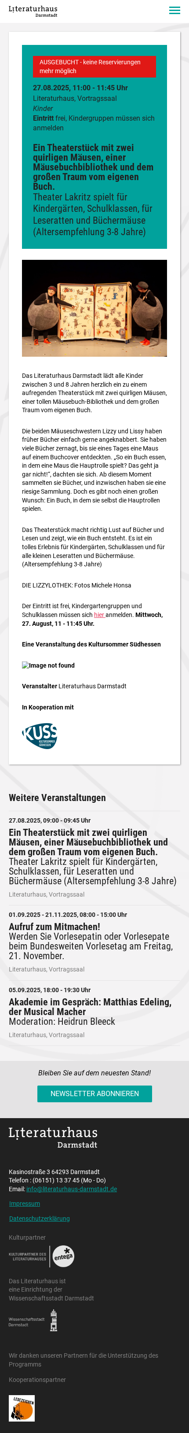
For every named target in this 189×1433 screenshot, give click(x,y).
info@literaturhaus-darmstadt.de (71, 1189)
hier (99, 614)
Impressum (24, 1203)
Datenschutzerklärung (39, 1218)
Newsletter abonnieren (95, 1094)
